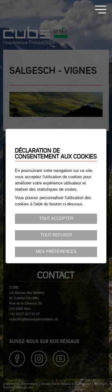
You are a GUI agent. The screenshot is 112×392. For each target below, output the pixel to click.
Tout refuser (56, 235)
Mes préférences (56, 251)
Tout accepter (56, 218)
